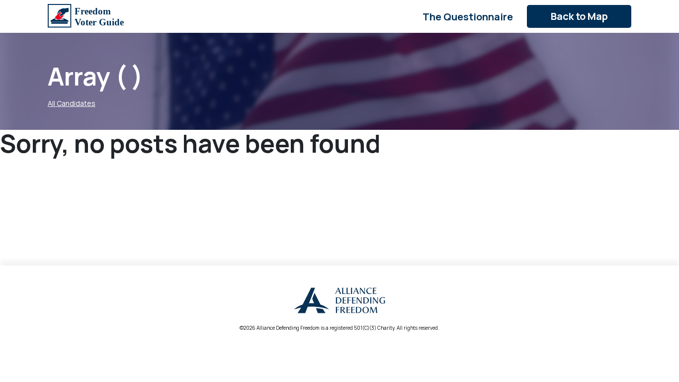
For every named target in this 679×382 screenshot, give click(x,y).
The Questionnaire (468, 16)
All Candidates (71, 103)
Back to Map (579, 16)
